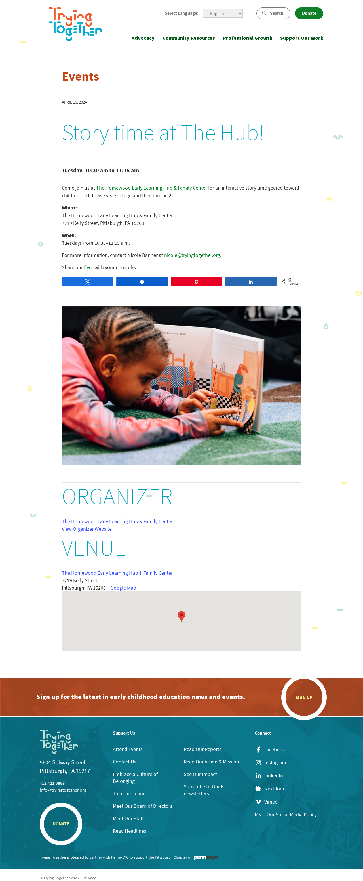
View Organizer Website (87, 529)
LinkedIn (273, 775)
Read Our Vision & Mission (211, 761)
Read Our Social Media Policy (285, 814)
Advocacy (143, 38)
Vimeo (271, 801)
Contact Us (124, 761)
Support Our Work (301, 38)
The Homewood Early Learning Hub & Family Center (151, 187)
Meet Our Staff (128, 818)
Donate (309, 13)
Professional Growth (247, 38)
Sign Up (304, 697)
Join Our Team (128, 793)
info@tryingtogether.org (63, 790)
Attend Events (128, 749)
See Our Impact (200, 774)
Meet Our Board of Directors (142, 806)
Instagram (275, 762)
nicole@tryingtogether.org (192, 255)
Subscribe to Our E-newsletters (204, 790)
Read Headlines (129, 831)
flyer (88, 267)
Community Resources (188, 38)
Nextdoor (274, 788)
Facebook (274, 749)
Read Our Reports (202, 749)
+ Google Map (121, 587)
